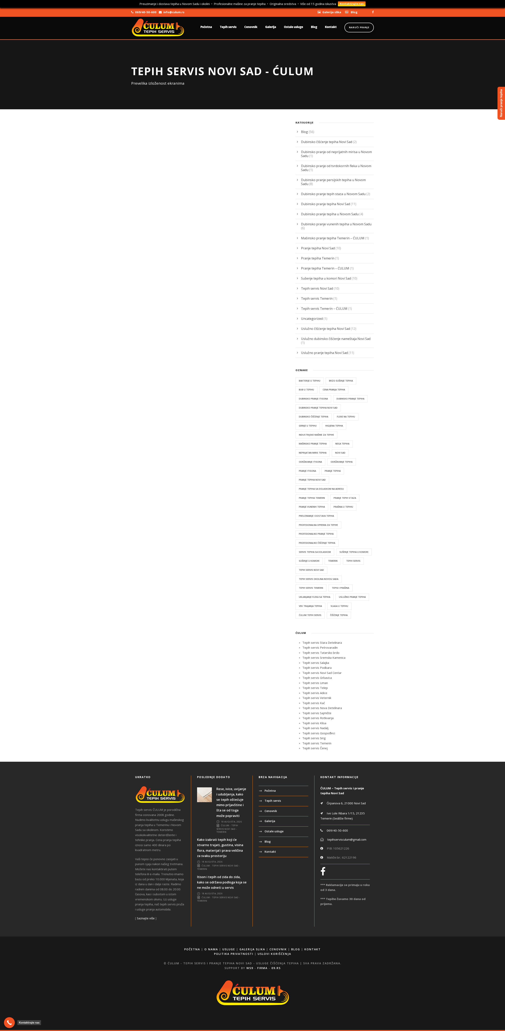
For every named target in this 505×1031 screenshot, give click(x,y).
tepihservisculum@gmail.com (346, 839)
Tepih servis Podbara (317, 668)
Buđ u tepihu (306, 389)
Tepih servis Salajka (315, 663)
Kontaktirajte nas (352, 4)
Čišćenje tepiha (339, 615)
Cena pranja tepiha (334, 389)
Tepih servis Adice (314, 693)
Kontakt (331, 27)
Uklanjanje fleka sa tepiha (314, 596)
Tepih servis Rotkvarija (318, 718)
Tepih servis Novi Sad (317, 288)
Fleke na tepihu (346, 416)
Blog (314, 27)
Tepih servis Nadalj (315, 728)
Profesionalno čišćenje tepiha (317, 542)
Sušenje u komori (309, 560)
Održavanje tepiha (342, 461)
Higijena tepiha (334, 425)
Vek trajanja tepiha (310, 605)
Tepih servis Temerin (317, 298)
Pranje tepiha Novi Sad (318, 248)
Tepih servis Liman (315, 683)
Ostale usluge (293, 27)
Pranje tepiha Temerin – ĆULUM (325, 268)
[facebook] (373, 12)
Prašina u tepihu (343, 506)
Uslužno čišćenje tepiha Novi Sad (325, 329)
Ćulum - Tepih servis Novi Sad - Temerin (227, 828)
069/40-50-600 (337, 830)
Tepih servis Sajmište (316, 713)
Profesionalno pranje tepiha (316, 533)
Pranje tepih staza (345, 497)
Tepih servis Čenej (315, 748)
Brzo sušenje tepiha (341, 380)
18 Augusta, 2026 (231, 821)
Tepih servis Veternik (316, 698)
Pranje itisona (307, 470)
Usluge (228, 949)
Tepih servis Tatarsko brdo (320, 653)
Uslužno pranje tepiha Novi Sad (324, 353)
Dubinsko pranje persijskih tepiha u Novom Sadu (333, 182)
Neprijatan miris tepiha (312, 452)
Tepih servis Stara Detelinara (322, 643)
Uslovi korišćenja (274, 954)
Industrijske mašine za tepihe (316, 434)
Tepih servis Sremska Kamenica (323, 658)
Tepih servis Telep (315, 688)
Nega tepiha (342, 443)
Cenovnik (250, 27)
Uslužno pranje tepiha (352, 596)
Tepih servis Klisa (314, 723)
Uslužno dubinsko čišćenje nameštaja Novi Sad (335, 339)
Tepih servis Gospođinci (318, 733)
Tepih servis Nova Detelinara (322, 708)
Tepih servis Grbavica (317, 678)
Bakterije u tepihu (309, 380)
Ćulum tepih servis (310, 615)
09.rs (276, 968)
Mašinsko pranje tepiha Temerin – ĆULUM (332, 238)
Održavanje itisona (310, 461)
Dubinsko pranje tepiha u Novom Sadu (330, 214)
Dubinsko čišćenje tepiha (313, 416)
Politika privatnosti (233, 954)
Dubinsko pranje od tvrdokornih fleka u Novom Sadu (336, 168)
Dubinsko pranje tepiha (350, 398)
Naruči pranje (359, 27)
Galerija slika (252, 949)
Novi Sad (340, 452)
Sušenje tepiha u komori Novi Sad (326, 278)
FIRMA (262, 968)
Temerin (333, 560)
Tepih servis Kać (313, 703)
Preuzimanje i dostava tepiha (316, 515)
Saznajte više (146, 918)
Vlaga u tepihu (339, 605)
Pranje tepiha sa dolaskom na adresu (321, 488)
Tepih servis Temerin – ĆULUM (324, 308)
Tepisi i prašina (340, 587)
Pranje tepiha (333, 470)
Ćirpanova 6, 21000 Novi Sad (346, 803)
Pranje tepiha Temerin (317, 258)
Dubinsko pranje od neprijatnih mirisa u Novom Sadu (336, 154)
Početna (206, 27)
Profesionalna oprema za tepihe (318, 524)
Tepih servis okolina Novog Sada (318, 578)
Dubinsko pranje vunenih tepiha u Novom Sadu (336, 224)
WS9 (249, 968)
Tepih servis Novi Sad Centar (322, 673)
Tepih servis (228, 27)
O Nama (211, 949)
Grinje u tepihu (308, 425)
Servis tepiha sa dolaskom (315, 551)
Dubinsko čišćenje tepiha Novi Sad (326, 142)
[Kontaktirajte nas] (9, 1022)
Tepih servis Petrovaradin (320, 647)
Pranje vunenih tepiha (312, 506)
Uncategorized (312, 318)
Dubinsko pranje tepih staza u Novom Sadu (333, 194)
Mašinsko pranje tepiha (313, 443)
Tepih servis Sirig (314, 738)
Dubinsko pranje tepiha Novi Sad (325, 204)
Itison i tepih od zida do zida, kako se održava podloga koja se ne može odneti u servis (222, 882)
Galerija (270, 27)
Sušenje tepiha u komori (353, 551)
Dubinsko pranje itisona (313, 398)
